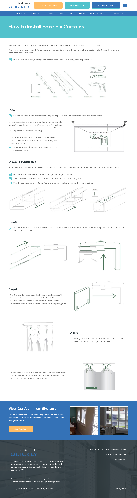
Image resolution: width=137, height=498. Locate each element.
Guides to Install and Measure (93, 13)
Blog (61, 13)
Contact (116, 13)
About (33, 13)
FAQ (71, 13)
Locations (49, 13)
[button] (125, 5)
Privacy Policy (120, 488)
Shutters (18, 13)
